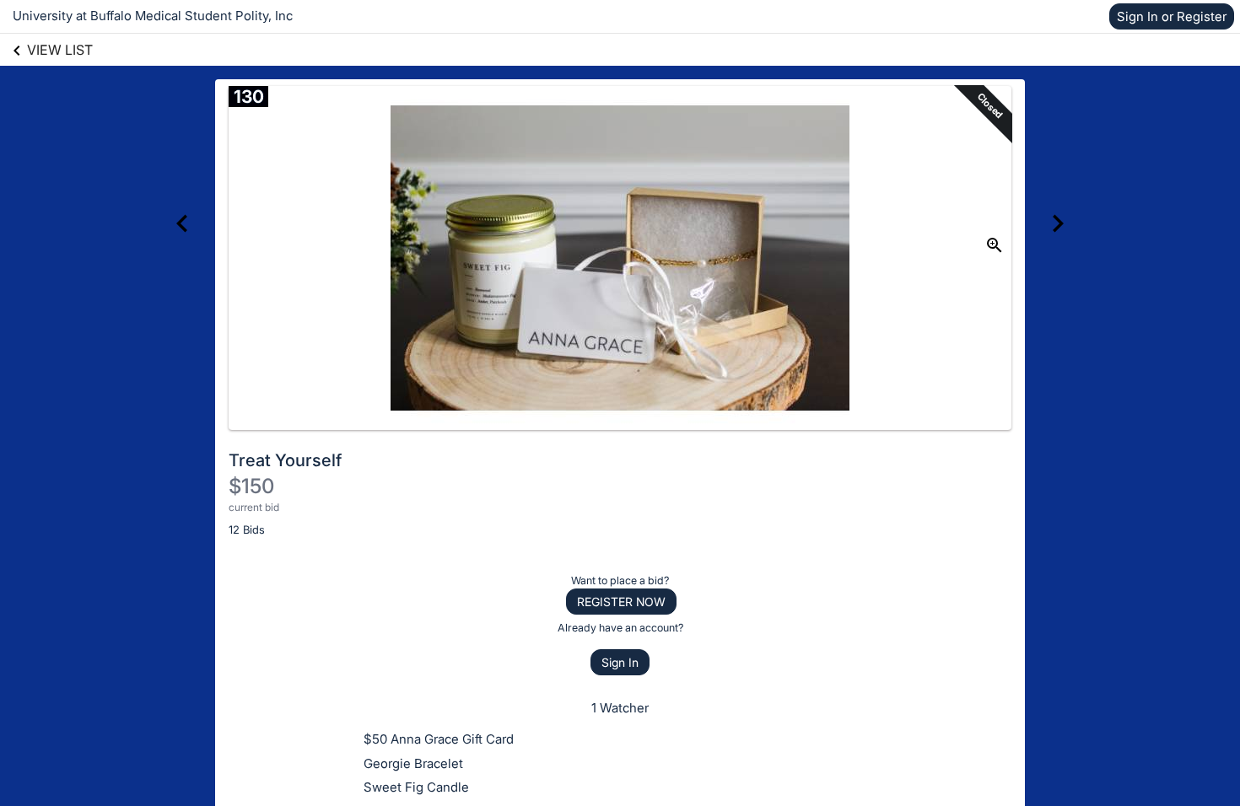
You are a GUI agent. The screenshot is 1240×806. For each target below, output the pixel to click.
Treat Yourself (285, 460)
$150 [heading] (251, 486)
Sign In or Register (1172, 16)
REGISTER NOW (621, 601)
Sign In (620, 662)
